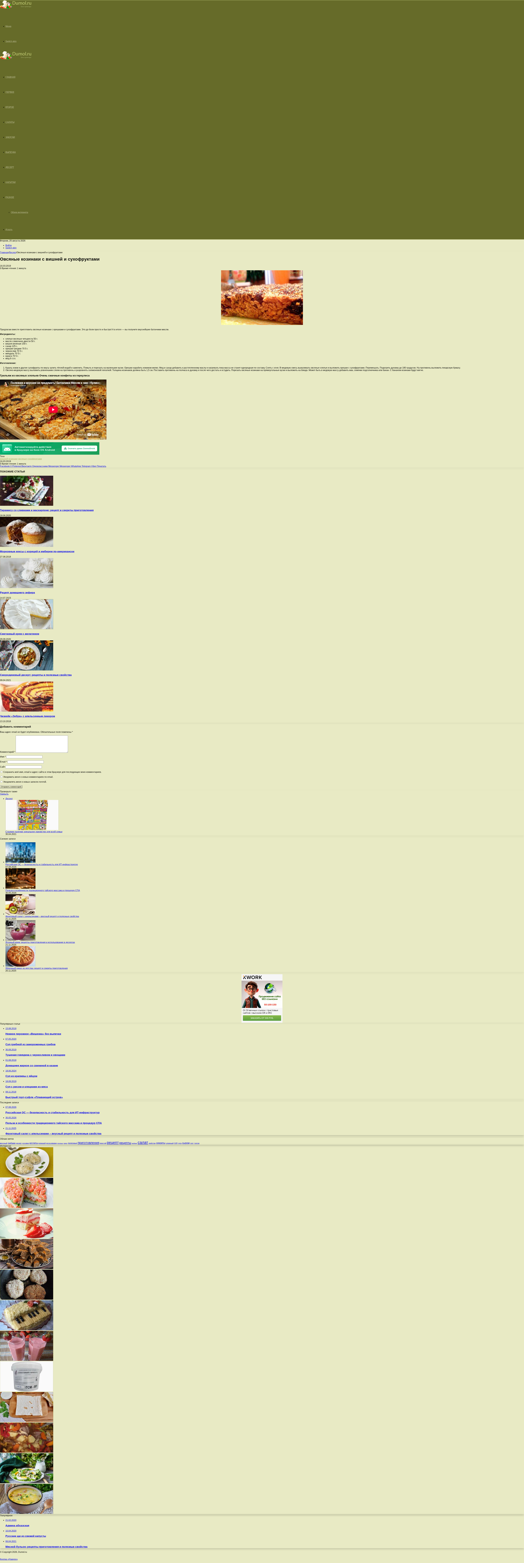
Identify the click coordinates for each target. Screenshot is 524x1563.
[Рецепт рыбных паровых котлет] (26, 1176)
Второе (9, 107)
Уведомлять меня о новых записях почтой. (25, 782)
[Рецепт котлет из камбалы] (26, 1299)
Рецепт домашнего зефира (17, 592)
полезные (72, 1143)
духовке (25, 1143)
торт (192, 1143)
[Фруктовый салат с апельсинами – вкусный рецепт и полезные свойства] (20, 914)
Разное (9, 197)
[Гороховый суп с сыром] (26, 1513)
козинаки (12, 459)
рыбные (134, 1143)
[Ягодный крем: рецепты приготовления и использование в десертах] (20, 940)
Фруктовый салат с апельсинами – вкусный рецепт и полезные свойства (42, 916)
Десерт (9, 167)
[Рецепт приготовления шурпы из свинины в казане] (26, 1452)
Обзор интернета (19, 212)
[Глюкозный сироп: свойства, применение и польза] (26, 1391)
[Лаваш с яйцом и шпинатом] (26, 1421)
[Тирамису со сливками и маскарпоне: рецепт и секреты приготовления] (26, 505)
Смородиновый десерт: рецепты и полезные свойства (36, 674)
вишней (4, 459)
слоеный (170, 1143)
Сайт (2, 767)
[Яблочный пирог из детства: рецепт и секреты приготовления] (20, 966)
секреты (160, 1143)
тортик (196, 1143)
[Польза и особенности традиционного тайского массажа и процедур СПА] (20, 888)
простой (103, 1143)
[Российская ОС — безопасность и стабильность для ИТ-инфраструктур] (20, 862)
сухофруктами (34, 459)
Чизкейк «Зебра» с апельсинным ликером (27, 716)
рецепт (113, 1143)
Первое (9, 92)
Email (3, 762)
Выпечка (10, 152)
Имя (3, 757)
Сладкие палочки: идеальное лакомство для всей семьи (33, 832)
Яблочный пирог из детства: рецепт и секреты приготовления (36, 968)
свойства (152, 1143)
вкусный (3, 1143)
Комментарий (7, 752)
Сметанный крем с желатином (19, 633)
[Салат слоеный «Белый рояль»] (26, 1329)
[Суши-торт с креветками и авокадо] (26, 1207)
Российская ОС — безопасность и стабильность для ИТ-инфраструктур (41, 864)
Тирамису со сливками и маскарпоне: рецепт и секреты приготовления (47, 510)
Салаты (9, 122)
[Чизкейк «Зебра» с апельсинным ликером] (26, 711)
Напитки (10, 182)
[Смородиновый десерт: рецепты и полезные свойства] (26, 670)
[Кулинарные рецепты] (15, 9)
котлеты (33, 1143)
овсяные (22, 459)
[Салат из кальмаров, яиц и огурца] (26, 1482)
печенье (60, 1143)
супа (180, 1143)
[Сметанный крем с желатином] (26, 628)
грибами (11, 1143)
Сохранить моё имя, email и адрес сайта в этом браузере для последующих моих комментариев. (52, 772)
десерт (19, 1143)
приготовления (88, 1143)
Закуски (10, 137)
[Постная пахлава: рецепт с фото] (26, 1268)
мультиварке (51, 1143)
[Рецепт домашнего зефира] (26, 587)
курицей (42, 1143)
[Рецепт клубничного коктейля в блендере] (26, 1360)
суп (176, 1143)
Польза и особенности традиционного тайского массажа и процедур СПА (42, 890)
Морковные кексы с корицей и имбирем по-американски (37, 551)
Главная (4, 252)
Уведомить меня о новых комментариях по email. (28, 777)
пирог (65, 1143)
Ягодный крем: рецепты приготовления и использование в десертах (40, 942)
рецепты (125, 1143)
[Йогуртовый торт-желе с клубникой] (26, 1238)
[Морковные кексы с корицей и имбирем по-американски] (26, 546)
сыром (186, 1143)
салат (143, 1142)
